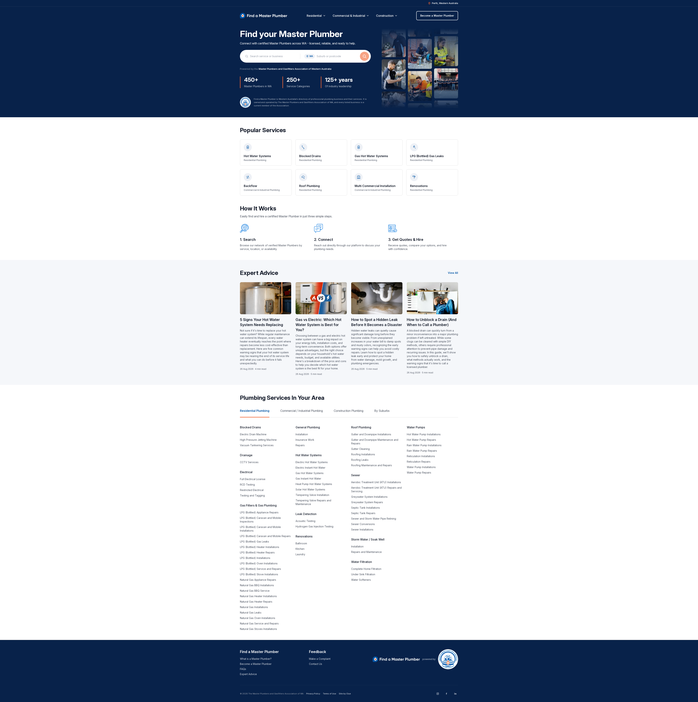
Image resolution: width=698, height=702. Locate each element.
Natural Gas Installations (254, 607)
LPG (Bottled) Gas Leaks (254, 541)
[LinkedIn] (455, 694)
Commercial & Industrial (349, 15)
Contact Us (315, 663)
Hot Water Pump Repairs (421, 439)
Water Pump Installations (421, 467)
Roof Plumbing (361, 427)
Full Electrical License (252, 479)
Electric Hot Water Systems (312, 462)
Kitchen (300, 548)
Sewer (355, 475)
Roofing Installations (363, 454)
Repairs (300, 445)
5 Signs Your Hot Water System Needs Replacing (261, 322)
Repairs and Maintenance (366, 551)
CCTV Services (249, 462)
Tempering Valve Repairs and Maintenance (313, 502)
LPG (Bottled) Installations (255, 557)
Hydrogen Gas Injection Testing (314, 526)
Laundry (300, 554)
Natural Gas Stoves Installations (258, 628)
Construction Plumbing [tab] (348, 411)
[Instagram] (438, 694)
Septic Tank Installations (365, 507)
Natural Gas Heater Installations (258, 596)
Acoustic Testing (305, 520)
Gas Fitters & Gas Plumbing (258, 505)
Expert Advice (248, 674)
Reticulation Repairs (418, 461)
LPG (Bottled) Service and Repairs (260, 568)
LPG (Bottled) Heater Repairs (257, 552)
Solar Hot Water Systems (310, 489)
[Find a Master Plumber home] (263, 15)
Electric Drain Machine (253, 434)
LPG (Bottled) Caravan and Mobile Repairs (265, 536)
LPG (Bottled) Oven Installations (259, 563)
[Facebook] (446, 694)
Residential (314, 15)
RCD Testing (247, 484)
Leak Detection (306, 514)
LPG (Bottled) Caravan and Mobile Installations (260, 528)
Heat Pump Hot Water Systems (314, 484)
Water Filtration (361, 562)
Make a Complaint (319, 658)
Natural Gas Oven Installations (257, 618)
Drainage (246, 455)
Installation (302, 434)
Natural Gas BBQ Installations (257, 585)
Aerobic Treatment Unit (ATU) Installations (376, 482)
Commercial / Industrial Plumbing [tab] (301, 411)
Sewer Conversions (363, 524)
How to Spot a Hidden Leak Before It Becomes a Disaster (376, 322)
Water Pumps (416, 427)
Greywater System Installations (369, 496)
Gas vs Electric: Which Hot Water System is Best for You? (318, 325)
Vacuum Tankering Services (257, 445)
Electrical (246, 472)
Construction (385, 15)
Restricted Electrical (252, 490)
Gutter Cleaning (360, 448)
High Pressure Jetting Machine (258, 439)
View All (453, 272)
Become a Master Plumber (437, 15)
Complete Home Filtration (366, 568)
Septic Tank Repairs (363, 513)
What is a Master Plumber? (256, 658)
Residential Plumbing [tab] (254, 411)
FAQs (243, 669)
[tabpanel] (349, 528)
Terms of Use (329, 693)
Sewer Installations (362, 529)
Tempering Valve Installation (312, 494)
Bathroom (301, 543)
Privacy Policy (313, 693)
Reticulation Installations (421, 456)
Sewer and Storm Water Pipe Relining (373, 518)
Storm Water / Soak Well (367, 539)
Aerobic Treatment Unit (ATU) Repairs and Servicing (376, 489)
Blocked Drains (250, 427)
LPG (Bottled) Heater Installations (259, 547)
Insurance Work (305, 439)
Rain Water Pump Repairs (422, 450)
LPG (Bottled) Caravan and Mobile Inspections (260, 519)
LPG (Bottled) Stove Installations (259, 574)
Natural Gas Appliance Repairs (258, 579)
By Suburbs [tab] (382, 411)
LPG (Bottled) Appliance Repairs (259, 512)
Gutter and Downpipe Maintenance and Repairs (374, 441)
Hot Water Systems (309, 455)
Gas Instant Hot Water (308, 478)
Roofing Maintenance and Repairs (371, 465)
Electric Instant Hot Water (310, 467)
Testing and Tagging (252, 495)
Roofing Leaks (359, 459)
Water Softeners (361, 579)
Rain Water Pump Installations (424, 445)
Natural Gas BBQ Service (255, 590)
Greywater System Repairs (367, 502)
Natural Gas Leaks (250, 612)
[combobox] (273, 56)
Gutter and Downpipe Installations (371, 434)
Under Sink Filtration (363, 574)
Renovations (304, 536)
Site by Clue (345, 693)
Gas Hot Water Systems (310, 473)
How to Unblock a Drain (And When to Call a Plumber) (431, 322)
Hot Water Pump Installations (424, 434)
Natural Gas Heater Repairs (256, 601)
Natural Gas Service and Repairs (259, 623)
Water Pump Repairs (419, 472)
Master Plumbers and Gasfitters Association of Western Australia (295, 68)
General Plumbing (308, 427)
